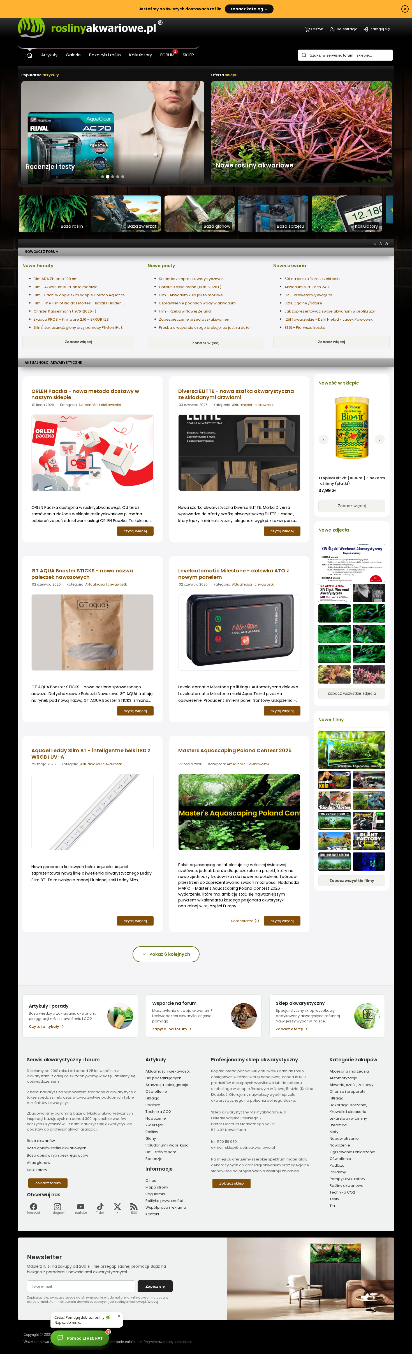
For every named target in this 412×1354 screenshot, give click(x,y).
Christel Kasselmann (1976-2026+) (65, 311)
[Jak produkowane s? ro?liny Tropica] (369, 841)
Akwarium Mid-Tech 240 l (307, 287)
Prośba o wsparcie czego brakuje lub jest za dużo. (205, 327)
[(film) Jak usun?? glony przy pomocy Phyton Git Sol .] (369, 800)
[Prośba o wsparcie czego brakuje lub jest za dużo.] (334, 674)
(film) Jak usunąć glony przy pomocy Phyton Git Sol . (80, 327)
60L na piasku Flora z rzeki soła (312, 278)
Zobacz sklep (231, 1183)
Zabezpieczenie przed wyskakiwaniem (195, 319)
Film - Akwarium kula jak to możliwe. (66, 287)
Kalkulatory (37, 1170)
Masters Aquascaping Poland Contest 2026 (235, 750)
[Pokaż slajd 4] (117, 176)
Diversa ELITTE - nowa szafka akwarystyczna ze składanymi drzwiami (236, 394)
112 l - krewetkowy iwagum (308, 295)
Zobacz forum (48, 1183)
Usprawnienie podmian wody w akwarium (197, 303)
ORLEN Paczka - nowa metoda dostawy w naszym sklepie (85, 394)
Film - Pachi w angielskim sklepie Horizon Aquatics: (80, 295)
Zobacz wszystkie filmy (352, 880)
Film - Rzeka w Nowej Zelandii (185, 311)
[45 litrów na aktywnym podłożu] (334, 613)
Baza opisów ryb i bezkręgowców (57, 1155)
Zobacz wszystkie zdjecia (352, 693)
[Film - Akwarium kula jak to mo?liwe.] (334, 780)
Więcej (152, 1301)
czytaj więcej (135, 531)
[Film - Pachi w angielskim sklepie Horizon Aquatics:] (369, 780)
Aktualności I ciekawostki (99, 404)
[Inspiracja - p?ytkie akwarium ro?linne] (334, 861)
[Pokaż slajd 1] (102, 176)
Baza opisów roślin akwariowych (56, 1148)
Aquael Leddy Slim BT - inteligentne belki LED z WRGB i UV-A (90, 753)
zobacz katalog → (249, 9)
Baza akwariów (41, 1140)
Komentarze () (245, 921)
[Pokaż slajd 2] (107, 176)
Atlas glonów (38, 1162)
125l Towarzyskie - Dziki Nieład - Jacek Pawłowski (329, 319)
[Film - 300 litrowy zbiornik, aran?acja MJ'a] (334, 821)
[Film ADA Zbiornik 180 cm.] (351, 750)
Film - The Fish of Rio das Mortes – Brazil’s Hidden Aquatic (80, 303)
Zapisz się (155, 1286)
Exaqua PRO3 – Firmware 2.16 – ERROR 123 (71, 319)
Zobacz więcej (78, 341)
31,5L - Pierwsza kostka (304, 327)
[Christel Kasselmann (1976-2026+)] (369, 593)
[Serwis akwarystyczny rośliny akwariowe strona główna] (29, 54)
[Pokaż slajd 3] (113, 177)
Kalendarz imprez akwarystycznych (191, 278)
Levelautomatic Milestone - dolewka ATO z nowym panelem (233, 574)
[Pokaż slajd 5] (122, 176)
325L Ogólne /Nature (303, 303)
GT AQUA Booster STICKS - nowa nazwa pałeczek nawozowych (82, 574)
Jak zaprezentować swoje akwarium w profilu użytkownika (331, 311)
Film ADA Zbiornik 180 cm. (56, 278)
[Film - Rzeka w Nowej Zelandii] (334, 841)
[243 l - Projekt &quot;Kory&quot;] (369, 861)
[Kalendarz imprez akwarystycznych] (351, 563)
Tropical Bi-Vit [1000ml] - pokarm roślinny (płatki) (351, 480)
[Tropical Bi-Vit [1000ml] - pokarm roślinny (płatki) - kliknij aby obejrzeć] (351, 434)
